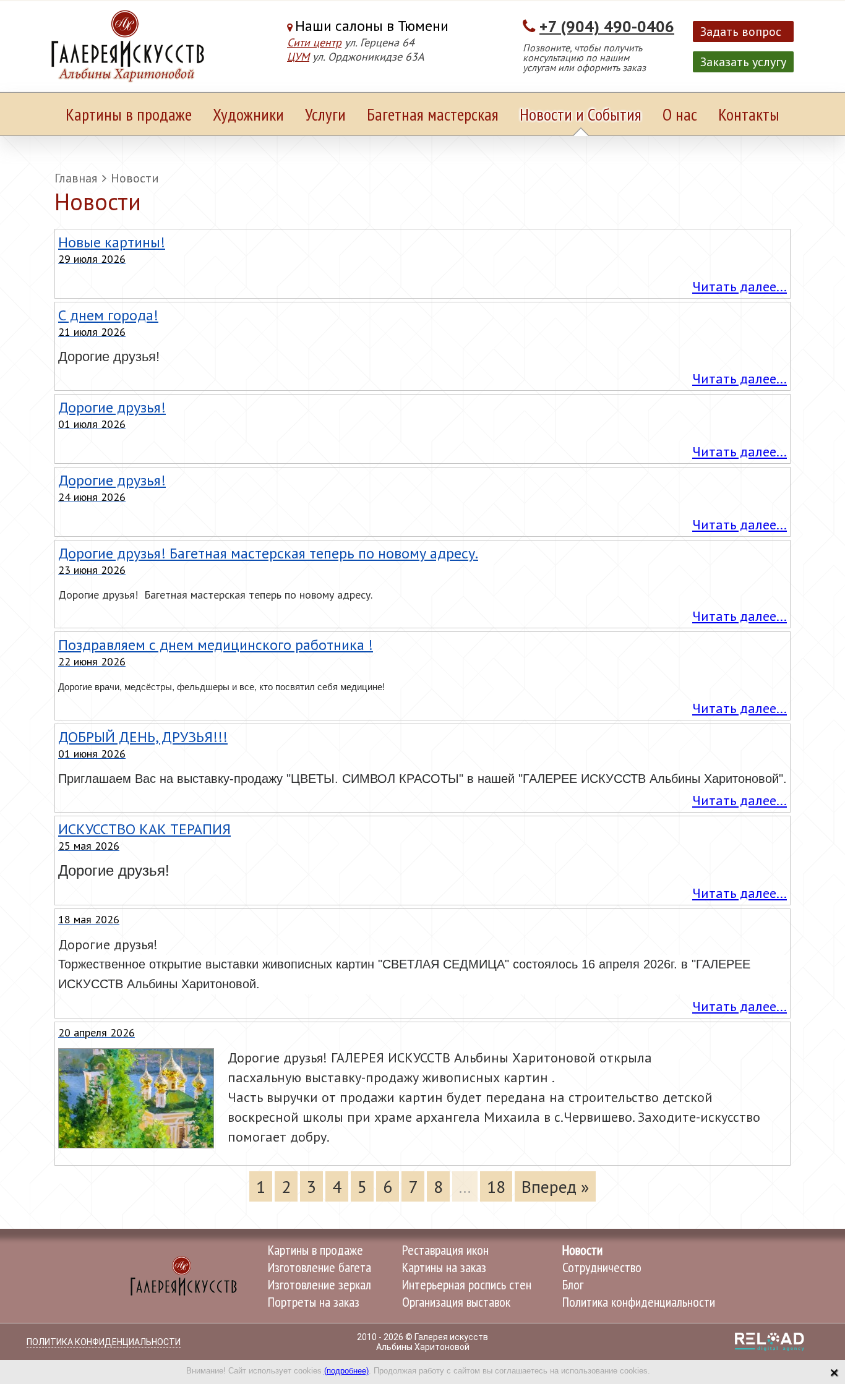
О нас (680, 114)
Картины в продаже (129, 114)
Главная (75, 178)
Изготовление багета (319, 1267)
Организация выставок (456, 1301)
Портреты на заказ (313, 1301)
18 (496, 1186)
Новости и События (580, 114)
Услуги (325, 114)
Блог (572, 1284)
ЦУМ (298, 56)
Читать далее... (739, 286)
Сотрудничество (601, 1267)
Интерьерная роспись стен (466, 1284)
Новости (135, 178)
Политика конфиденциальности (638, 1301)
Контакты (748, 114)
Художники (248, 114)
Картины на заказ (444, 1267)
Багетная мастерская (433, 114)
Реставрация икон (445, 1249)
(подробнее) (346, 1370)
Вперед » (555, 1186)
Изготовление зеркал (319, 1284)
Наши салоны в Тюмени (371, 25)
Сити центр (314, 42)
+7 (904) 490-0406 (606, 26)
